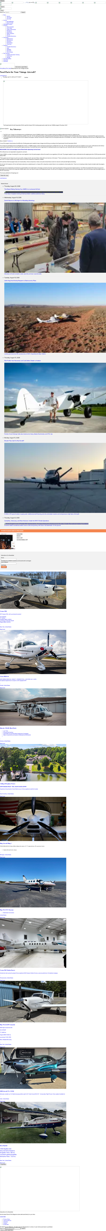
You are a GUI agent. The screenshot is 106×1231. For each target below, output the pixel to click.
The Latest (8, 68)
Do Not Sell (6, 1224)
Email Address (4, 562)
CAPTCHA (3, 565)
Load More (3, 1164)
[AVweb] (29, 3)
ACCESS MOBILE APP (22, 539)
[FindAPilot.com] (100, 3)
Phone (2, 557)
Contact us (10, 141)
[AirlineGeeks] (41, 3)
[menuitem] (54, 17)
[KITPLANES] (65, 3)
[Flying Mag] (18, 3)
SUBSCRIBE (20, 534)
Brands (2, 0)
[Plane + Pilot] (6, 3)
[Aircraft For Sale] (53, 3)
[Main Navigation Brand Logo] (6, 9)
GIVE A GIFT (20, 538)
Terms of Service (7, 1220)
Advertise (5, 1221)
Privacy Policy (6, 1219)
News (4, 68)
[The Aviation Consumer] (76, 3)
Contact (5, 1223)
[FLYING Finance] (88, 3)
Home (1, 68)
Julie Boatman (3, 75)
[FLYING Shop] (6, 5)
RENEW (19, 536)
